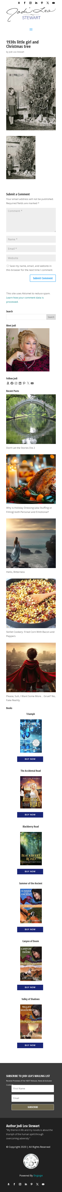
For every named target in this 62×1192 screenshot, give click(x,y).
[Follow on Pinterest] (42, 3)
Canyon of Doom (30, 941)
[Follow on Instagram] (30, 3)
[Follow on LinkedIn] (36, 3)
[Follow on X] (47, 3)
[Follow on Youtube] (53, 3)
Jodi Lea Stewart (16, 51)
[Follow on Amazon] (19, 3)
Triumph (30, 714)
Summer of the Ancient (30, 883)
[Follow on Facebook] (24, 3)
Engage (38, 1175)
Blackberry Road (31, 826)
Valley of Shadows (31, 999)
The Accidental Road (31, 770)
